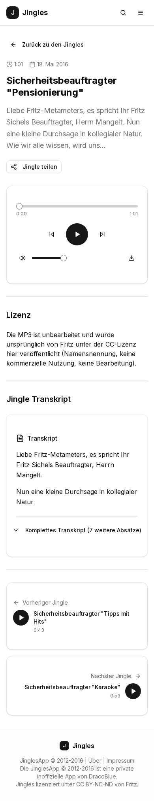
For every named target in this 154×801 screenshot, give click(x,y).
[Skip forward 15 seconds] (102, 234)
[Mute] (22, 258)
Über (94, 760)
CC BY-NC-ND (94, 784)
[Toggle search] (123, 12)
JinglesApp (34, 760)
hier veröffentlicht (33, 354)
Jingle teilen (40, 166)
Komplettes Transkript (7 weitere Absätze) (81, 530)
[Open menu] (140, 12)
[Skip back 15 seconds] (52, 234)
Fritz (131, 784)
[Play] (77, 234)
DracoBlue (102, 776)
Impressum (120, 760)
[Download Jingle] (131, 258)
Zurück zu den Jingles (53, 44)
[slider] (19, 206)
